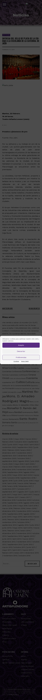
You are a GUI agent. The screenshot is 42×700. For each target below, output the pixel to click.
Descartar (21, 351)
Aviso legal (25, 361)
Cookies (16, 361)
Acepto (21, 345)
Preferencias (21, 357)
